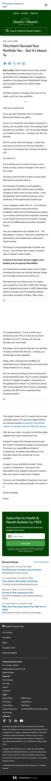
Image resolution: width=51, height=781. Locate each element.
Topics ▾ (34, 13)
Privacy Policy (7, 698)
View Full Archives (41, 562)
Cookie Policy (7, 705)
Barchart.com (19, 749)
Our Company (7, 680)
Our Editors (6, 637)
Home (16, 13)
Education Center (8, 648)
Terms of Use (7, 712)
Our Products (7, 632)
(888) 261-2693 (8, 672)
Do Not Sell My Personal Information (34, 709)
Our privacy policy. (28, 551)
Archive (24, 13)
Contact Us (6, 691)
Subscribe (25, 543)
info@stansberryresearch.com (13, 669)
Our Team (6, 683)
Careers (5, 687)
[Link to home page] (14, 5)
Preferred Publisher (9, 653)
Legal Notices (26, 702)
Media (4, 642)
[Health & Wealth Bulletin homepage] (25, 22)
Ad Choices (6, 702)
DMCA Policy (26, 698)
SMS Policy (25, 705)
